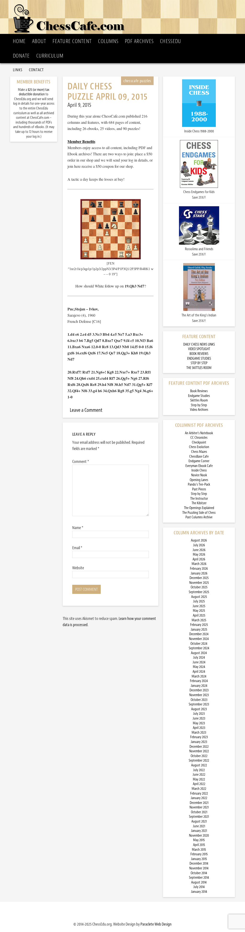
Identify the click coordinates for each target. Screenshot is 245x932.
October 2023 (199, 700)
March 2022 (199, 788)
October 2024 (198, 643)
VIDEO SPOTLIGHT (199, 349)
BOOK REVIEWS (198, 354)
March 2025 (199, 620)
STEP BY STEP (199, 363)
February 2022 (199, 793)
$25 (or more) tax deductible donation (34, 92)
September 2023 (199, 704)
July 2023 (199, 713)
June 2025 (199, 606)
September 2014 (199, 877)
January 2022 (199, 798)
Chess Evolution (199, 447)
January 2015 (199, 859)
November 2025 (199, 582)
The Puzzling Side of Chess (199, 512)
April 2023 (199, 728)
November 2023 (199, 695)
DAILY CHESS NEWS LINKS (199, 344)
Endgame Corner (199, 461)
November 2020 (199, 835)
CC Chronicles (198, 437)
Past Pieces (199, 489)
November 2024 (199, 639)
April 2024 (199, 671)
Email (77, 547)
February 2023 (199, 737)
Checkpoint (199, 442)
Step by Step (199, 405)
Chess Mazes (199, 452)
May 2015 (199, 840)
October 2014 (199, 873)
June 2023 (199, 718)
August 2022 (199, 765)
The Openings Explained (199, 508)
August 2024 (199, 653)
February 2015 (199, 854)
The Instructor (199, 498)
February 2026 (199, 568)
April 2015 (199, 845)
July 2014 (199, 887)
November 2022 (199, 751)
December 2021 (199, 803)
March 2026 (199, 564)
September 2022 (199, 760)
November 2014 (199, 868)
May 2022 (199, 779)
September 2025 (199, 592)
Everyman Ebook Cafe (199, 466)
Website (78, 567)
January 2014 (199, 891)
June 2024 (199, 662)
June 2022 (199, 774)
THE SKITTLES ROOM (199, 368)
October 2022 (199, 756)
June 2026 (199, 550)
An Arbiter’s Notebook (199, 433)
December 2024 (199, 634)
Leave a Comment (86, 410)
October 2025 (199, 587)
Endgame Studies (199, 396)
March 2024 (199, 676)
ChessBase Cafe (199, 456)
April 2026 (199, 559)
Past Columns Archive (198, 517)
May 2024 (199, 667)
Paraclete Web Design (156, 924)
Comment (80, 461)
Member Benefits (81, 141)
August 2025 (199, 597)
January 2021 (199, 831)
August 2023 (199, 709)
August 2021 (199, 821)
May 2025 (199, 610)
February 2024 (199, 681)
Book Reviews (199, 391)
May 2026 (199, 554)
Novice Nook (199, 475)
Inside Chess (199, 470)
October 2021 (199, 812)
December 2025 (199, 578)
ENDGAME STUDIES (199, 358)
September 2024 (199, 648)
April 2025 (199, 615)
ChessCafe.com (124, 17)
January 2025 (199, 629)
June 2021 (199, 826)
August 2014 (199, 882)
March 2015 (199, 849)
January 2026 (199, 573)
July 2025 (199, 601)
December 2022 (199, 746)
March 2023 (199, 732)
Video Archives (199, 409)
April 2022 (199, 784)
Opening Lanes (199, 480)
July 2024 (199, 657)
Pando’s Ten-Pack (199, 484)
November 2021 (199, 807)
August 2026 (199, 540)
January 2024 (199, 685)
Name (77, 527)
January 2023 (199, 742)
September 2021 (199, 816)
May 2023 (199, 723)
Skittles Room (199, 400)
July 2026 (199, 545)
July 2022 (199, 770)
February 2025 (199, 625)
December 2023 (199, 690)
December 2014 (198, 863)
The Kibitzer (199, 503)
